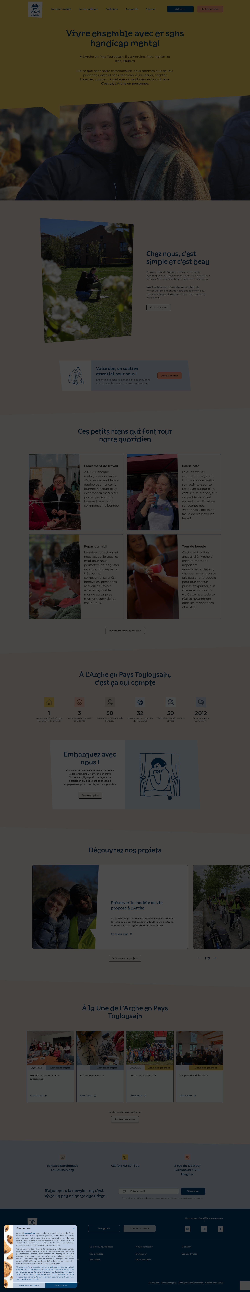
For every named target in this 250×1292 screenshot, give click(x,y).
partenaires (29, 1233)
